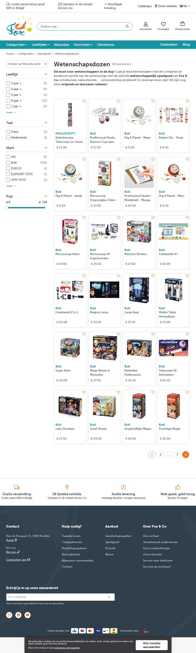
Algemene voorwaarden (77, 560)
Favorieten (82, 45)
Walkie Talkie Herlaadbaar (167, 314)
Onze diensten (152, 554)
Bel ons (11, 552)
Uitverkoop (105, 45)
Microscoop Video (67, 254)
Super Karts (63, 370)
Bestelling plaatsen (74, 548)
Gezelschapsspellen (118, 536)
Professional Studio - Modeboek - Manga (138, 198)
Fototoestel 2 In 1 (67, 312)
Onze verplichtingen (156, 548)
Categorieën (15, 45)
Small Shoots (98, 428)
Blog (186, 44)
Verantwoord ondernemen (160, 542)
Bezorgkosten (71, 554)
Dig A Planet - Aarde (69, 195)
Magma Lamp (99, 312)
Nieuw (109, 554)
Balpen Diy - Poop (171, 137)
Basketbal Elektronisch (132, 372)
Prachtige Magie (169, 428)
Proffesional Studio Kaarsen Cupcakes (102, 139)
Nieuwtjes (61, 45)
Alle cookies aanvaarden (151, 645)
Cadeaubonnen (72, 542)
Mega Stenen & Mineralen (100, 372)
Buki (93, 133)
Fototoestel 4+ (168, 254)
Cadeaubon (168, 44)
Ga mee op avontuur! (157, 566)
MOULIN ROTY (65, 133)
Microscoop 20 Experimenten (100, 256)
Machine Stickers (135, 254)
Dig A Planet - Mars (171, 195)
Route (10, 540)
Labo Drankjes (65, 428)
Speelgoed (44, 53)
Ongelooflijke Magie (137, 428)
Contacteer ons (16, 559)
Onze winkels (167, 6)
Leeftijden (39, 45)
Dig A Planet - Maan (137, 137)
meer (9, 112)
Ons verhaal (151, 536)
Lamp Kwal (131, 312)
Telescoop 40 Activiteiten (167, 372)
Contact (67, 566)
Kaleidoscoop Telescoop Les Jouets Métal (70, 140)
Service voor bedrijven (158, 560)
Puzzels (110, 548)
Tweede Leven (71, 536)
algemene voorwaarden (67, 647)
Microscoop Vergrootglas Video (102, 198)
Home (10, 53)
